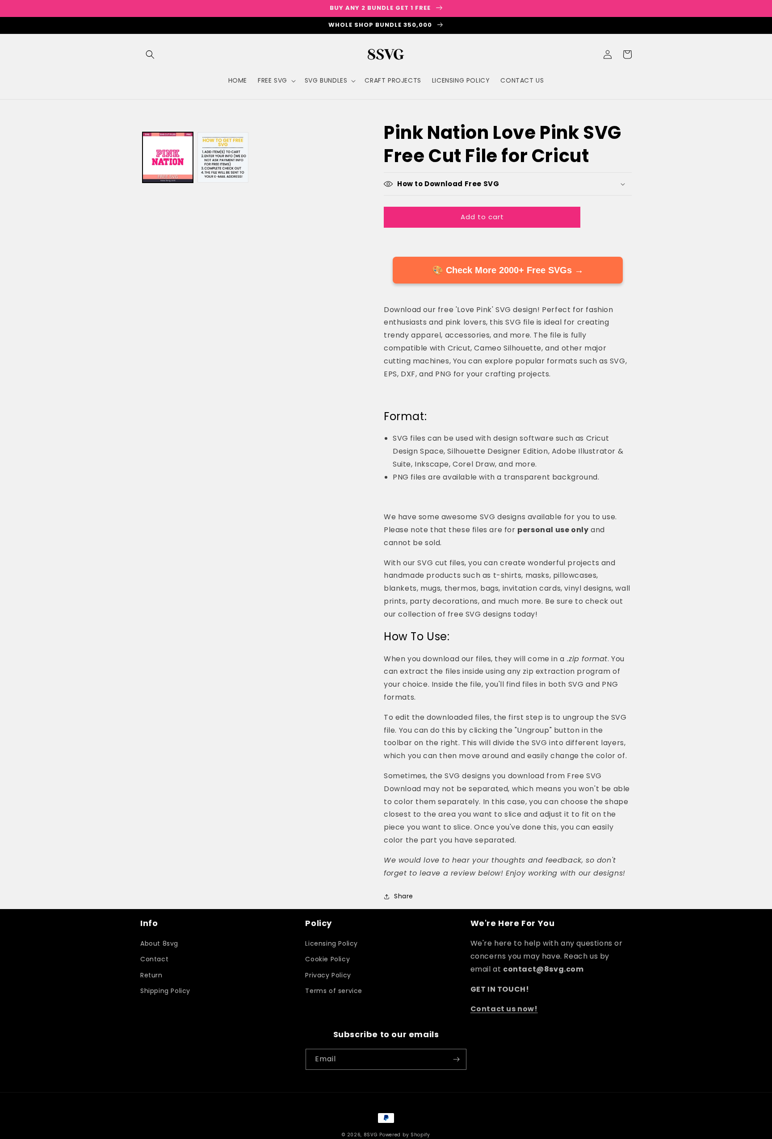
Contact (154, 959)
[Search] (150, 54)
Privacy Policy (328, 975)
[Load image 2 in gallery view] (222, 157)
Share (403, 896)
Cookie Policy (327, 959)
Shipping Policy (165, 990)
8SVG (372, 1134)
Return (151, 975)
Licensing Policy (331, 943)
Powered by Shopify (404, 1134)
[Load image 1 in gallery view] (168, 157)
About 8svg (159, 943)
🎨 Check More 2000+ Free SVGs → (507, 270)
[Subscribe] (456, 1059)
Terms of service (333, 990)
